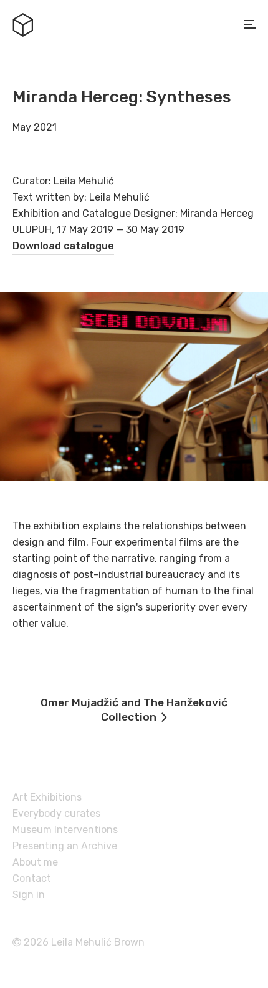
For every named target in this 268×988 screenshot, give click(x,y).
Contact (31, 878)
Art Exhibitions (47, 797)
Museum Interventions (65, 830)
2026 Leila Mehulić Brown (83, 942)
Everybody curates (56, 813)
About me (35, 862)
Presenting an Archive (64, 846)
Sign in (28, 895)
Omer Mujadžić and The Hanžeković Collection (134, 709)
